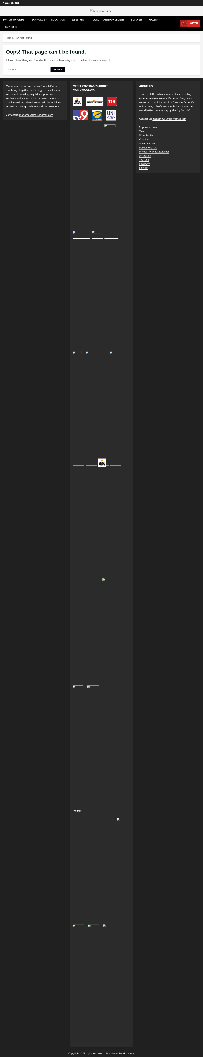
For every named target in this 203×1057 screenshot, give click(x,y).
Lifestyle (78, 19)
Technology (38, 19)
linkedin (143, 167)
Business (137, 19)
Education (58, 19)
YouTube (144, 159)
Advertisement (147, 143)
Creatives (144, 139)
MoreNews (112, 1053)
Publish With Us (148, 147)
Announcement (113, 19)
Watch (194, 23)
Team (142, 131)
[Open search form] (177, 23)
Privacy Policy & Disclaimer (154, 151)
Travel (94, 19)
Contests (11, 27)
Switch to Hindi (13, 19)
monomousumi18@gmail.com (36, 114)
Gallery (154, 19)
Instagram (145, 155)
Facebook (144, 163)
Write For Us (146, 135)
